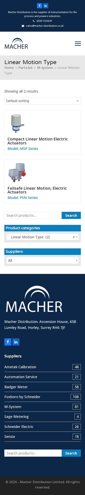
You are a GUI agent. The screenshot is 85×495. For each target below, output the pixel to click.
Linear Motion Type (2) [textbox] (41, 237)
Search (71, 215)
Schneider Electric (41, 426)
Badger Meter (41, 386)
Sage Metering (41, 416)
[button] (78, 44)
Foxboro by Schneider (41, 396)
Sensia (41, 436)
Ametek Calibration (41, 366)
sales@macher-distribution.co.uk (44, 25)
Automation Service (41, 376)
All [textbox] (10, 260)
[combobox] (42, 236)
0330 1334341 (44, 21)
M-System (41, 406)
